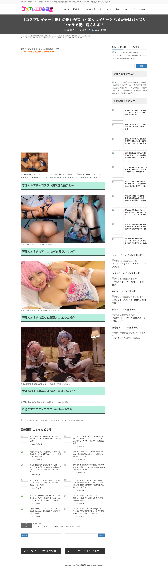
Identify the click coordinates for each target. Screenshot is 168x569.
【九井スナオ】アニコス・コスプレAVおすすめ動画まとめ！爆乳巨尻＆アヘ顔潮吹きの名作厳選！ (45, 511)
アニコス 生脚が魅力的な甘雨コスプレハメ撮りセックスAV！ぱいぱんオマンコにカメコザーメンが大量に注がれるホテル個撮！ (45, 498)
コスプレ (37, 526)
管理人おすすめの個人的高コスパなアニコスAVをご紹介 (45, 402)
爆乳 (62, 526)
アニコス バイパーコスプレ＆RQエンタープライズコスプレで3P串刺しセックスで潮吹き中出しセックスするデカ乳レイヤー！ (89, 511)
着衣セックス (70, 526)
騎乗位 (79, 526)
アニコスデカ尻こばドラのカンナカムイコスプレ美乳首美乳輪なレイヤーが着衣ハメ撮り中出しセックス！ (88, 454)
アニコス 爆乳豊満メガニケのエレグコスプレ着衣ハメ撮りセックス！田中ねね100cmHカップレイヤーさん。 (89, 467)
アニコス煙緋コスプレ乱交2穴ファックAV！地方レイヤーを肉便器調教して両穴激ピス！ (45, 438)
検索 (141, 66)
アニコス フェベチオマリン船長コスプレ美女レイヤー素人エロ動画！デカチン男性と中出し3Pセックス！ (45, 482)
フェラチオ (54, 526)
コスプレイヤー (38, 524)
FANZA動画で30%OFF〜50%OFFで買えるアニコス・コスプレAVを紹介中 (52, 420)
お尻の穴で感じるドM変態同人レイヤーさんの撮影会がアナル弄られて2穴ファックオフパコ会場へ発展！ (45, 454)
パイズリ (45, 526)
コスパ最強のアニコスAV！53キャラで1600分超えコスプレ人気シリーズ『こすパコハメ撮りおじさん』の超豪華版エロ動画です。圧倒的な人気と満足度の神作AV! (129, 87)
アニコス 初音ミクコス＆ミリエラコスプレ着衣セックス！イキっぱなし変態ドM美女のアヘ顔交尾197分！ (88, 498)
